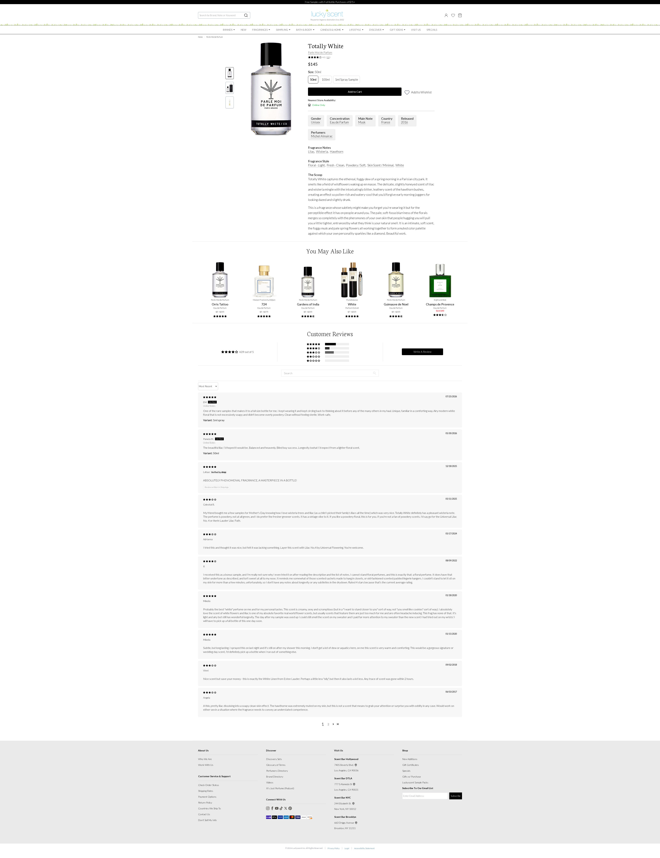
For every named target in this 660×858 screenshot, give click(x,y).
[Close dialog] (402, 375)
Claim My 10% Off (368, 466)
